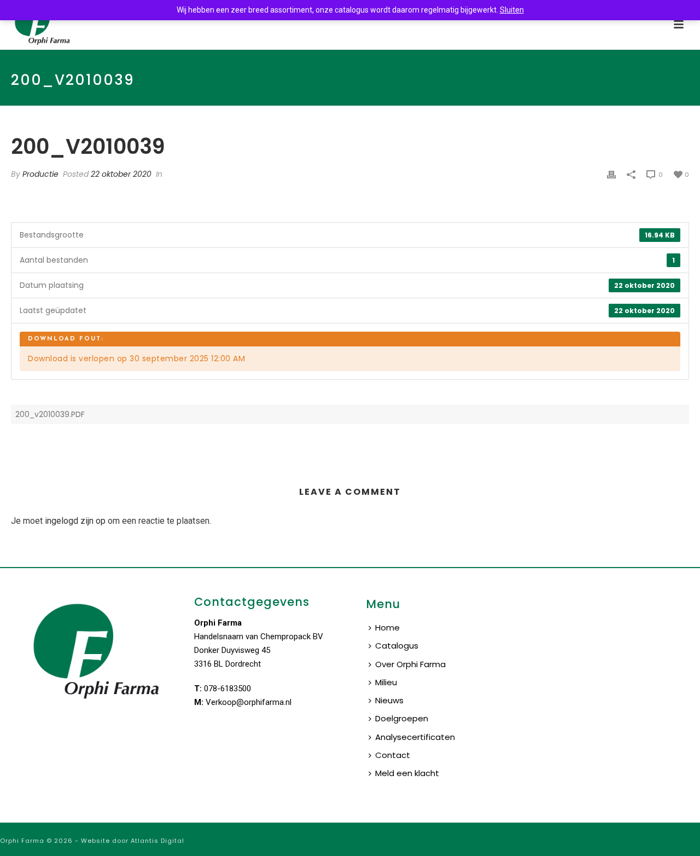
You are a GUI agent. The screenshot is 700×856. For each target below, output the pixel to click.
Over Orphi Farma (410, 664)
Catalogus (396, 645)
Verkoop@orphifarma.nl (248, 702)
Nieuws (389, 700)
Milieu (386, 682)
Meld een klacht (407, 773)
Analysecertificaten (415, 737)
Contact (392, 755)
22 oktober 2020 (121, 174)
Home (387, 627)
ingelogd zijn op (75, 521)
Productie (40, 174)
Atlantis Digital (157, 840)
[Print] (611, 174)
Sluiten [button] (512, 9)
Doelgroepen (401, 718)
